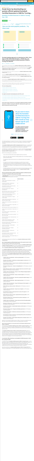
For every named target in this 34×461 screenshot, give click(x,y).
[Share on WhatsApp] (6, 24)
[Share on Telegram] (8, 24)
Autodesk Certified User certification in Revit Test (9, 87)
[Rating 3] (3, 7)
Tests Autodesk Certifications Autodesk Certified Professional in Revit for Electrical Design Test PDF (16, 95)
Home (2, 5)
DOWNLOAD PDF (12, 24)
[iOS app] (13, 138)
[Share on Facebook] (2, 24)
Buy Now (9, 20)
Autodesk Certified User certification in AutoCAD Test (9, 89)
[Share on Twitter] (3, 24)
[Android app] (21, 138)
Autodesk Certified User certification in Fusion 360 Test (10, 90)
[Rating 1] (2, 7)
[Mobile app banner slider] (13, 134)
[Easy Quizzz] (17, 3)
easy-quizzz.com (5, 175)
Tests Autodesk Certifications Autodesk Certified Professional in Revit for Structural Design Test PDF (16, 98)
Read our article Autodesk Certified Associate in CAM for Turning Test (23, 24)
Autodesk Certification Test (12, 5)
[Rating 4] (4, 7)
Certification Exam (5, 5)
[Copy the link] (7, 24)
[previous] (3, 120)
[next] (31, 120)
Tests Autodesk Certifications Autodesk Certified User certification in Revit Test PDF (13, 97)
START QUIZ (5, 20)
